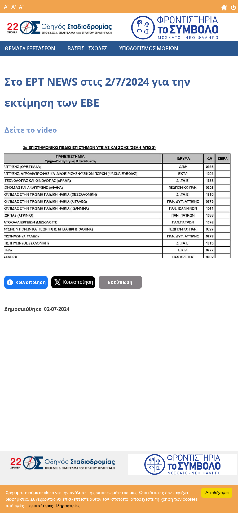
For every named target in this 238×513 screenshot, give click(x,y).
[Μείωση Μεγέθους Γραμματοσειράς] (21, 5)
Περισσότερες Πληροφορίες (53, 505)
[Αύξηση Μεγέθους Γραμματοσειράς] (6, 5)
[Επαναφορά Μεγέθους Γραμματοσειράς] (14, 5)
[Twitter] (73, 282)
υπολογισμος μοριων (148, 48)
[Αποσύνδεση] (233, 9)
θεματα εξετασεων (30, 48)
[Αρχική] (224, 9)
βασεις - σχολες (87, 48)
